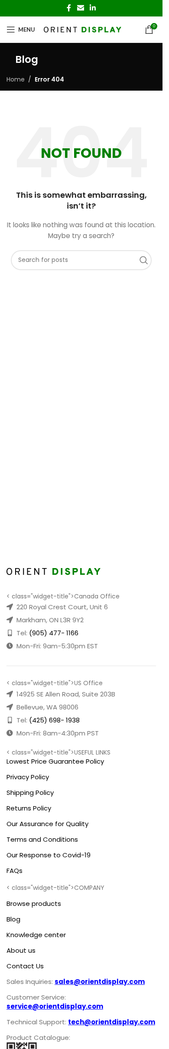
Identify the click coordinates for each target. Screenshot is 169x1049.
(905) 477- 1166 (53, 632)
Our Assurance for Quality (47, 823)
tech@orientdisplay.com (111, 1021)
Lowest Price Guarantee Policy (55, 761)
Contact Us (25, 966)
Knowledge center (36, 934)
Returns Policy (28, 808)
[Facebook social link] (69, 8)
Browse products (33, 903)
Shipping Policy (30, 792)
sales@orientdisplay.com (100, 981)
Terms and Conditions (42, 839)
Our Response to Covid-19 (48, 854)
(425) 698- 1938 (54, 720)
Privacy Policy (27, 776)
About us (21, 950)
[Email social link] (80, 8)
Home (15, 79)
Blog (13, 919)
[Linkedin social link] (93, 8)
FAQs (14, 870)
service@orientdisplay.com (54, 1006)
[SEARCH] (146, 260)
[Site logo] (82, 29)
